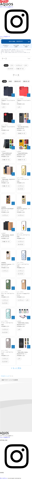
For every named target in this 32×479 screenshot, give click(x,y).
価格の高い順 (17, 81)
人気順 (4, 81)
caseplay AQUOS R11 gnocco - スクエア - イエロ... (23, 208)
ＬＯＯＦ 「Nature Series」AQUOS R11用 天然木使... (7, 235)
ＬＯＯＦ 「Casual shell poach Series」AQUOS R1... (6, 153)
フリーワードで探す (26, 46)
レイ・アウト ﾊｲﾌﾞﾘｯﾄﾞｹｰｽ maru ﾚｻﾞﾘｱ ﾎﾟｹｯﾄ (23, 293)
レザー (25, 65)
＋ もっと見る (16, 368)
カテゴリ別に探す (16, 46)
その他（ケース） (20, 68)
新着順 (10, 81)
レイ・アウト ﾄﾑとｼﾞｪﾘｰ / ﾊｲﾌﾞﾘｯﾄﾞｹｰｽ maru (23, 235)
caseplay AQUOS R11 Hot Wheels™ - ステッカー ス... (7, 208)
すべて (6, 65)
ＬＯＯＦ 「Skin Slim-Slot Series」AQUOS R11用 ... (23, 126)
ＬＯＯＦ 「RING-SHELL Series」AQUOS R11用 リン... (23, 352)
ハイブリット (19, 65)
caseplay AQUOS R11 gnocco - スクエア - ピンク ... (7, 264)
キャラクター (11, 68)
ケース (4, 58)
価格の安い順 (26, 81)
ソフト (11, 65)
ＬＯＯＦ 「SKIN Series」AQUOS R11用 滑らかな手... (8, 179)
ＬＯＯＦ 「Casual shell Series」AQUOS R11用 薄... (22, 153)
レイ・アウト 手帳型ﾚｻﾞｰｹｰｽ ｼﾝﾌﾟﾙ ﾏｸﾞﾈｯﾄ (8, 100)
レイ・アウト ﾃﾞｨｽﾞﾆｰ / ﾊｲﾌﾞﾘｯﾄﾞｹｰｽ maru (23, 179)
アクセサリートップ (6, 46)
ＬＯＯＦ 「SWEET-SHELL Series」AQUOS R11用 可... (23, 323)
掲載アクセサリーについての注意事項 (10, 380)
